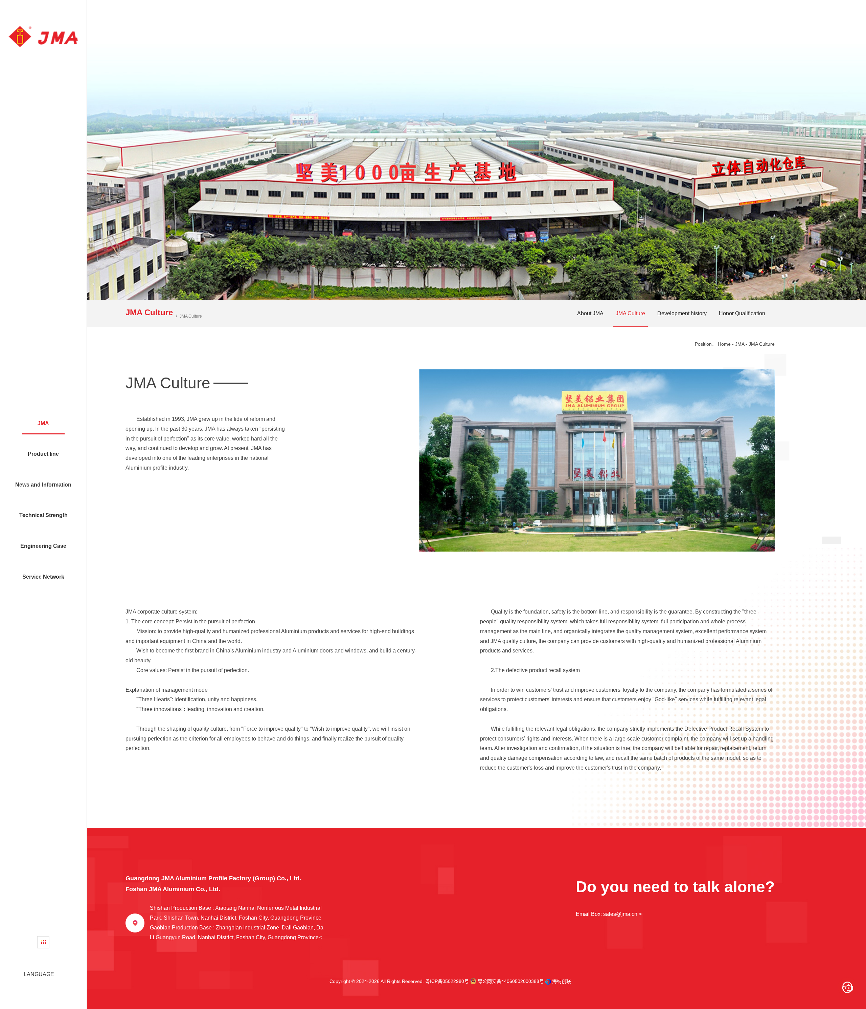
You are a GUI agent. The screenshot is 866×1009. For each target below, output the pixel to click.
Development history (682, 313)
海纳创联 (561, 981)
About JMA (590, 313)
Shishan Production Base (236, 913)
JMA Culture (630, 313)
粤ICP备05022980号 (447, 981)
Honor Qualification (742, 313)
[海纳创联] (548, 981)
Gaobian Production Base (236, 932)
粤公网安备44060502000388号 (510, 981)
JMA (739, 344)
